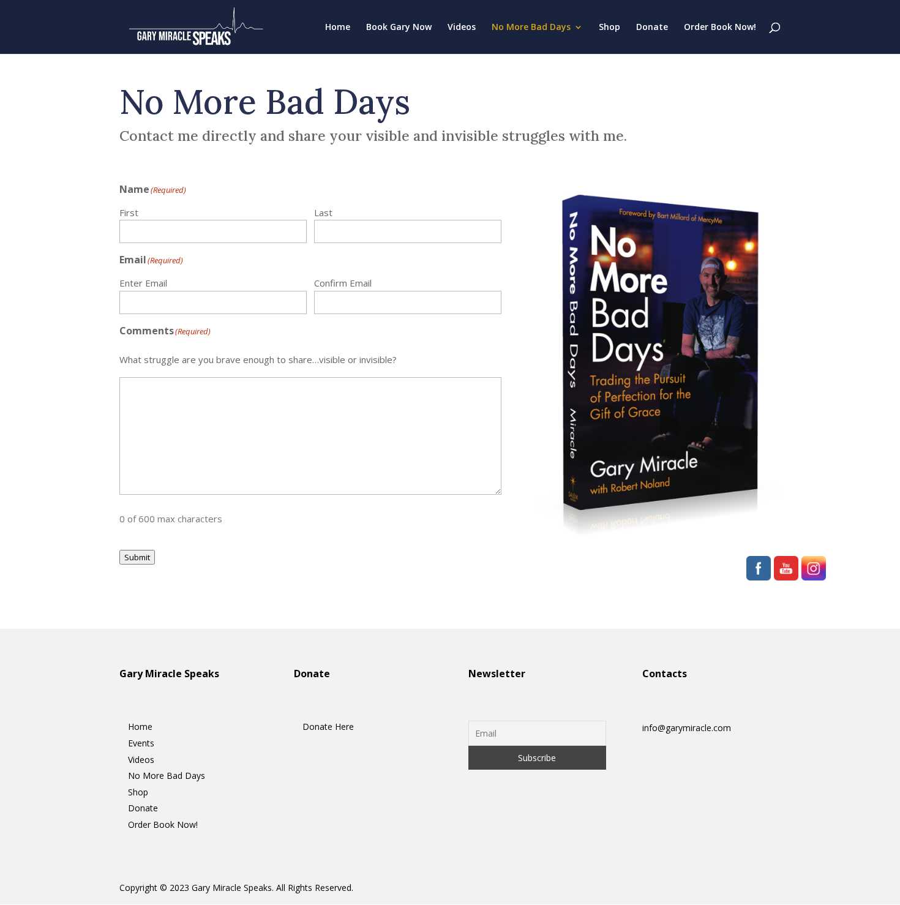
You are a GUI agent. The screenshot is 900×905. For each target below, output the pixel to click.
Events (141, 743)
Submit (137, 557)
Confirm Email (343, 283)
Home (337, 27)
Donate (652, 27)
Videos (462, 27)
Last (323, 212)
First (128, 212)
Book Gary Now (399, 27)
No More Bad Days (531, 27)
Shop (609, 27)
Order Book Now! (720, 27)
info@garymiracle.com (686, 728)
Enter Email (143, 283)
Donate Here (328, 726)
